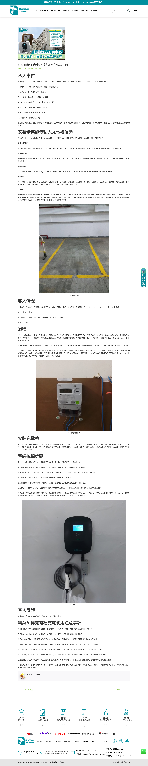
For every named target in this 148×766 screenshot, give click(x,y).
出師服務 (43, 10)
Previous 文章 (28, 690)
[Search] (128, 10)
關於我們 (84, 10)
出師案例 (30, 68)
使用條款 (86, 741)
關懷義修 (93, 10)
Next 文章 (121, 690)
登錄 (135, 10)
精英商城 (75, 10)
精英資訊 (66, 10)
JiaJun (37, 675)
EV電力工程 (55, 10)
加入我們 (49, 741)
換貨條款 (76, 741)
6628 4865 (85, 2)
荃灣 (99, 741)
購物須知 (67, 741)
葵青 (105, 741)
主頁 (35, 10)
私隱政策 (58, 741)
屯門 (93, 741)
